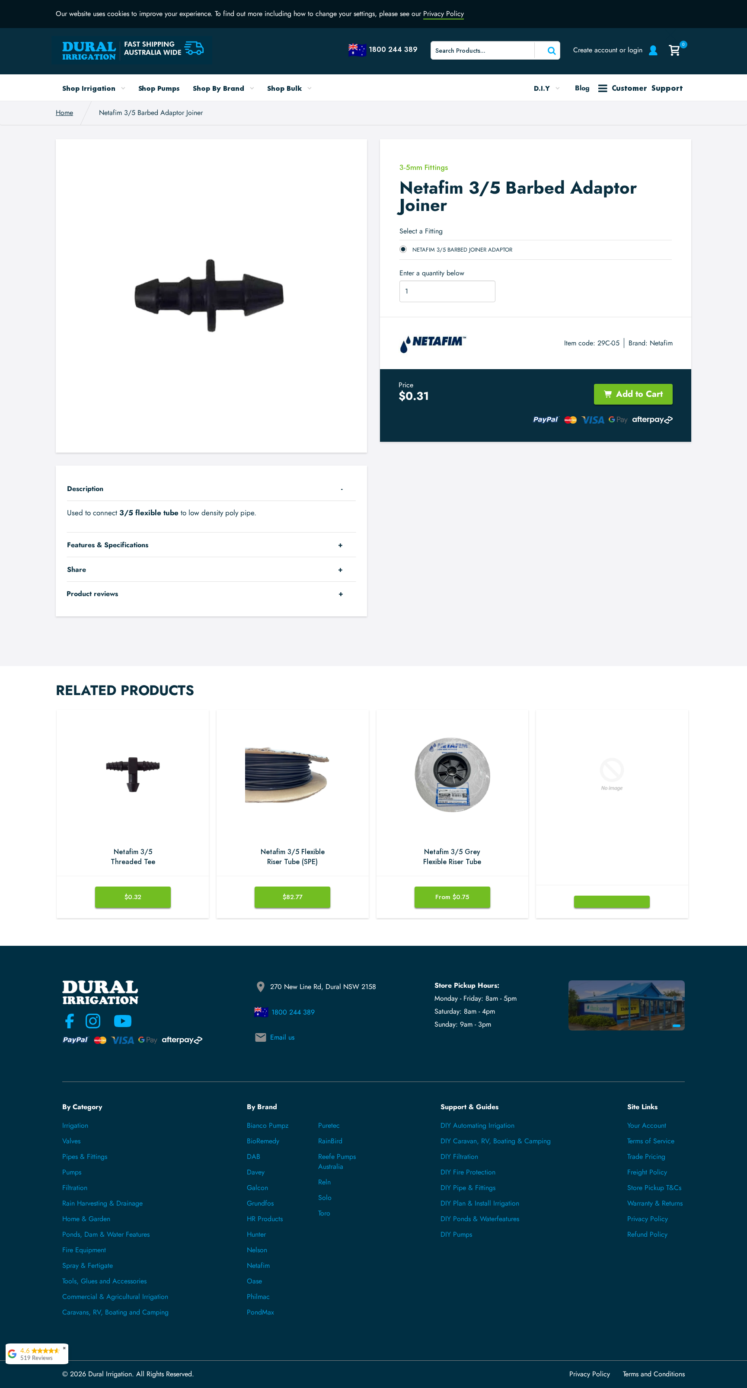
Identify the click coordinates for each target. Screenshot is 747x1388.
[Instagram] (93, 1021)
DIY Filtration (459, 1156)
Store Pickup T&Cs (654, 1188)
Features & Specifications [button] (107, 545)
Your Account (646, 1125)
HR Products (265, 1219)
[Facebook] (69, 1021)
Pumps (71, 1172)
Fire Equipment (84, 1250)
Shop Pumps (159, 88)
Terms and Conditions (654, 1374)
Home (64, 113)
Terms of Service (650, 1141)
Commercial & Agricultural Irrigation (115, 1297)
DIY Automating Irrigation (477, 1125)
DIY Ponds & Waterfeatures (480, 1219)
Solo (325, 1198)
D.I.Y (543, 88)
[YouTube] (117, 1021)
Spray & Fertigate (87, 1265)
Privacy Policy (443, 14)
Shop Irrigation (90, 88)
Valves (71, 1141)
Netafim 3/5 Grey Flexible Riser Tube (452, 857)
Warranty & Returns (655, 1203)
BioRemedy (263, 1141)
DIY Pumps (456, 1234)
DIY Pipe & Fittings (468, 1188)
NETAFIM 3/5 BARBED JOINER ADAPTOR (462, 250)
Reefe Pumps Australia (337, 1161)
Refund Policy (647, 1234)
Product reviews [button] (92, 594)
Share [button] (76, 569)
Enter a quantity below (431, 273)
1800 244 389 (293, 1012)
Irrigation (75, 1125)
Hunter (256, 1234)
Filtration (74, 1188)
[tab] (211, 489)
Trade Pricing (646, 1156)
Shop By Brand (219, 88)
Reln (324, 1182)
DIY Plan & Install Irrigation (480, 1203)
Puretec (329, 1125)
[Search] (546, 50)
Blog (582, 88)
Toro (324, 1213)
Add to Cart (639, 394)
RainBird (330, 1141)
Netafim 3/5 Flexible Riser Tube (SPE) (293, 857)
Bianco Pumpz (267, 1125)
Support (647, 88)
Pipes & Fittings (84, 1156)
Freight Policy (647, 1172)
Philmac (258, 1297)
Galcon (257, 1188)
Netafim (661, 343)
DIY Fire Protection (468, 1172)
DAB (253, 1156)
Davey (256, 1172)
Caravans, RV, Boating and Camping (115, 1312)
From (452, 897)
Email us (282, 1037)
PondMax (260, 1312)
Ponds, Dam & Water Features (106, 1234)
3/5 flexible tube (149, 512)
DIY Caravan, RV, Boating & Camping (496, 1141)
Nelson (257, 1250)
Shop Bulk (285, 88)
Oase (254, 1281)
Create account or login (607, 50)
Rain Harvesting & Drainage (102, 1203)
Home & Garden (86, 1219)
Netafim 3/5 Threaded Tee (133, 857)
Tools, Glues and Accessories (104, 1281)
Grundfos (260, 1203)
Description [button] (85, 489)
